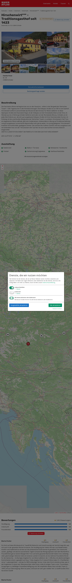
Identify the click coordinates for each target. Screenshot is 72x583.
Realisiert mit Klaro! (57, 308)
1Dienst (17, 289)
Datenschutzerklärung (49, 282)
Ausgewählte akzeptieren (19, 305)
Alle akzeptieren (55, 305)
